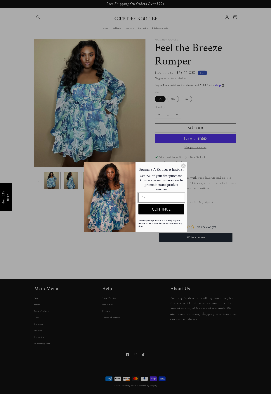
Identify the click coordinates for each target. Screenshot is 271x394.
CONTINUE (161, 209)
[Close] (183, 165)
